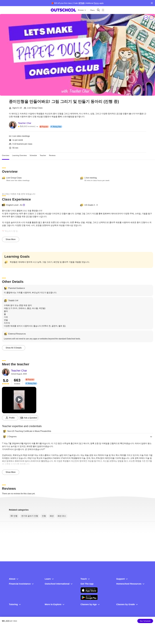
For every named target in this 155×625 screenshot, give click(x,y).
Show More (11, 239)
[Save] (151, 17)
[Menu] (103, 10)
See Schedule (145, 621)
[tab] (5, 155)
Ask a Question (30, 418)
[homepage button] (63, 10)
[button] (77, 437)
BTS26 (81, 3)
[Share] (146, 17)
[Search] (98, 10)
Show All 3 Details (14, 348)
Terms (96, 3)
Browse (81, 10)
